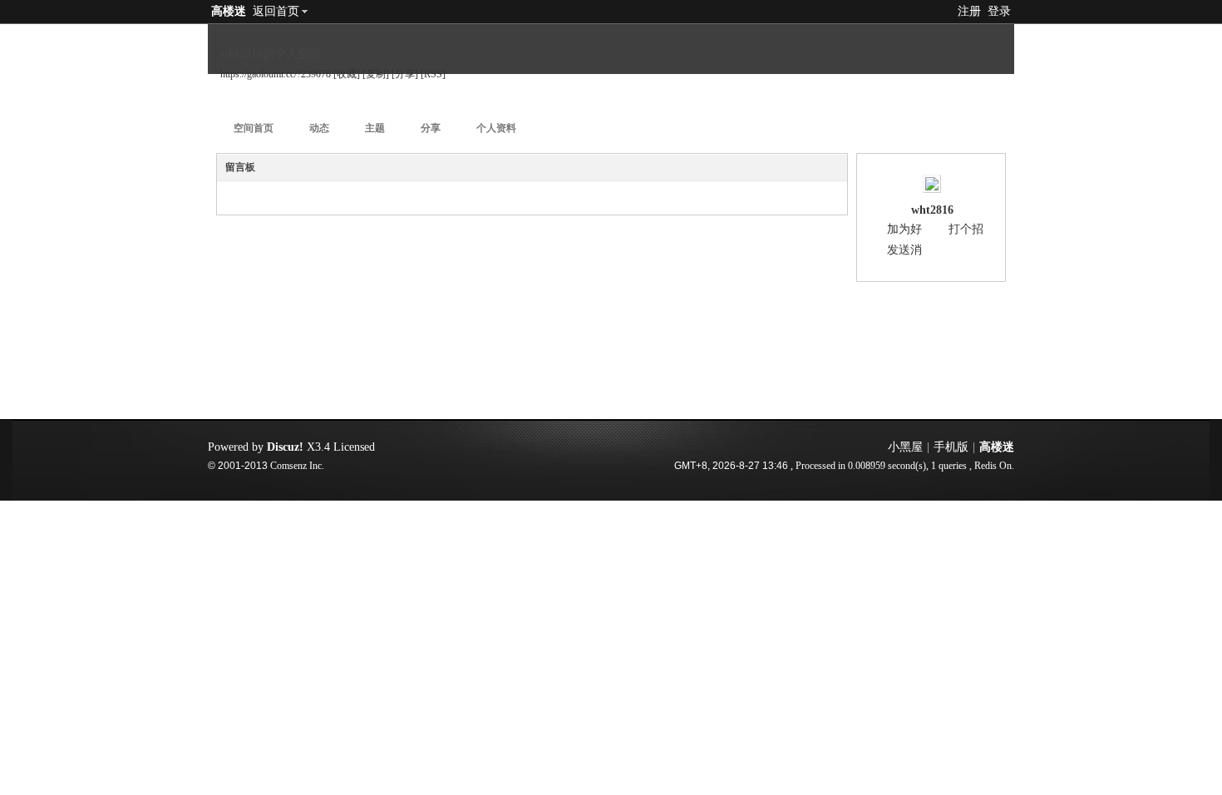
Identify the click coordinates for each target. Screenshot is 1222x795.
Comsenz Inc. (297, 466)
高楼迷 (228, 11)
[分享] (405, 74)
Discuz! (285, 447)
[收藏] (346, 74)
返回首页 (276, 11)
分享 (431, 128)
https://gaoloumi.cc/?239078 (275, 74)
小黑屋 (905, 447)
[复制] (375, 74)
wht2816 (932, 210)
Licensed (354, 447)
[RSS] (433, 74)
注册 (969, 11)
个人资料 (496, 128)
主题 (375, 128)
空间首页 (253, 128)
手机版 (951, 447)
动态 (319, 128)
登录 (999, 11)
